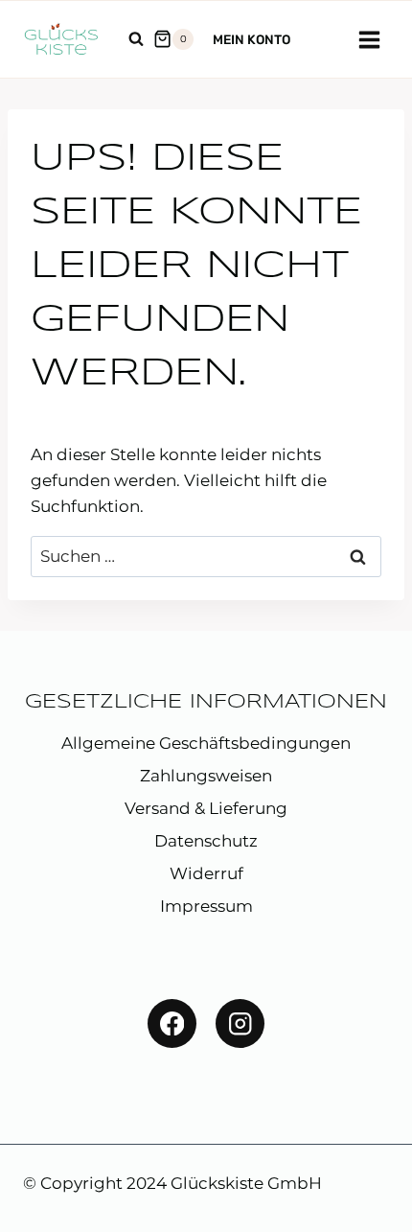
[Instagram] (240, 1023)
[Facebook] (172, 1023)
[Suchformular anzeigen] (136, 39)
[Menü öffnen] (369, 39)
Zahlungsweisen (206, 775)
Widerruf (206, 873)
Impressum (206, 906)
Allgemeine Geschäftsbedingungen (206, 743)
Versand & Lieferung (206, 808)
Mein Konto (251, 39)
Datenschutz (206, 840)
